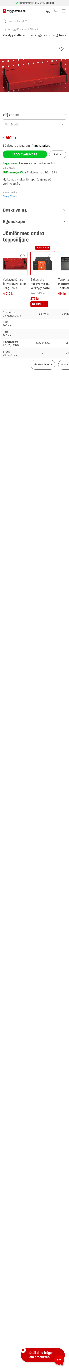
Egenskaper (15, 221)
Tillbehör (34, 29)
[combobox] (34, 124)
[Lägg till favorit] (61, 49)
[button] (34, 114)
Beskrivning (15, 210)
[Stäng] (23, 1350)
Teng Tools (10, 196)
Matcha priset (41, 145)
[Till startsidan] (14, 11)
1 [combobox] (56, 154)
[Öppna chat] (59, 1361)
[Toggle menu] (63, 10)
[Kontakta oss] (47, 10)
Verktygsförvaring (17, 29)
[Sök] (4, 21)
